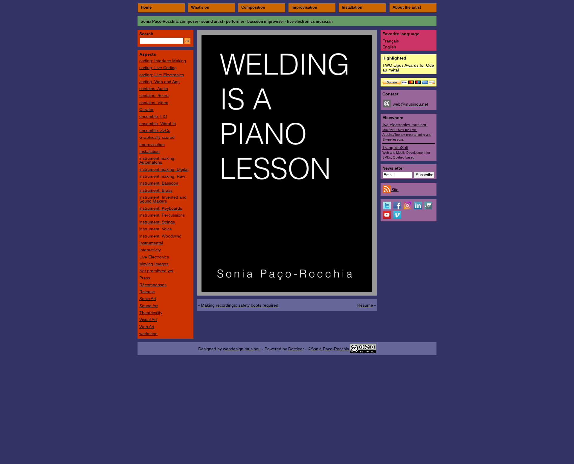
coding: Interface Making (162, 60)
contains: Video (153, 102)
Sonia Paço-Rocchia (159, 21)
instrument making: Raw (162, 176)
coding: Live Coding (158, 67)
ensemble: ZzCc (154, 130)
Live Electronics (154, 257)
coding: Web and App (159, 81)
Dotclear (296, 348)
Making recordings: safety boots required (239, 305)
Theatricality (150, 312)
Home (146, 7)
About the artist (407, 7)
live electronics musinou (406, 131)
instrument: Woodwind (160, 236)
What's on (200, 7)
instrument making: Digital (163, 169)
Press (144, 278)
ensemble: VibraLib (157, 123)
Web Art (146, 326)
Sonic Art (147, 298)
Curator (146, 109)
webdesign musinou (242, 348)
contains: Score (154, 95)
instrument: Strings (157, 222)
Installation (352, 7)
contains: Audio (153, 88)
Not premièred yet (156, 270)
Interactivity (150, 249)
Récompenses (153, 284)
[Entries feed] (387, 191)
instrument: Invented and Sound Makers (163, 199)
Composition (253, 7)
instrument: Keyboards (160, 208)
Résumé (365, 305)
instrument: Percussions (162, 215)
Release (147, 291)
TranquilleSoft (406, 152)
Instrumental (151, 243)
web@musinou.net (410, 104)
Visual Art (148, 319)
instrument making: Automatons (157, 160)
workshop (148, 333)
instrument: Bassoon (158, 183)
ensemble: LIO (153, 116)
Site (395, 189)
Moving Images (153, 263)
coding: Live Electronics (161, 74)
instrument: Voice (155, 228)
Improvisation (304, 7)
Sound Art (148, 305)
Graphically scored (157, 137)
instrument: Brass (155, 190)
